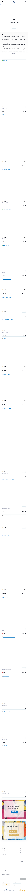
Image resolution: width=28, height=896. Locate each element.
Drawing (21, 852)
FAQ (2, 872)
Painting (24, 111)
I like (24, 161)
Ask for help (14, 811)
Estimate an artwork (14, 834)
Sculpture (22, 857)
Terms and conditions (6, 874)
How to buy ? (4, 870)
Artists (21, 859)
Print (21, 854)
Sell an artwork (13, 831)
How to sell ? (4, 867)
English (16, 885)
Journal (21, 861)
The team (3, 865)
